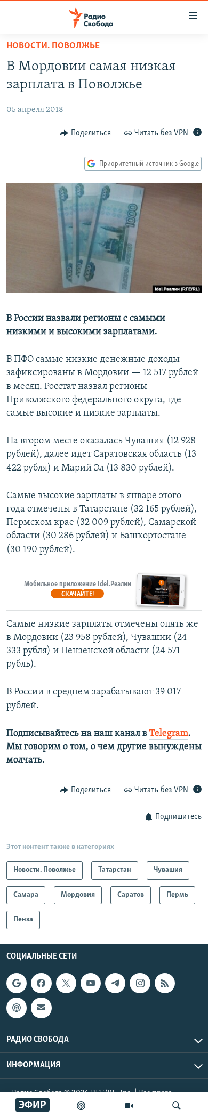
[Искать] (177, 1105)
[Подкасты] (16, 1008)
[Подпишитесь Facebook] (41, 983)
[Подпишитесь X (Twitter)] (66, 983)
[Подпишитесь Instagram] (140, 983)
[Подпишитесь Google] (16, 983)
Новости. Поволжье (53, 46)
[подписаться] (41, 1008)
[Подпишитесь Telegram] (115, 983)
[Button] (85, 133)
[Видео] (129, 1105)
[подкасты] (81, 1105)
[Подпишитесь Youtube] (91, 983)
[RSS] (165, 983)
